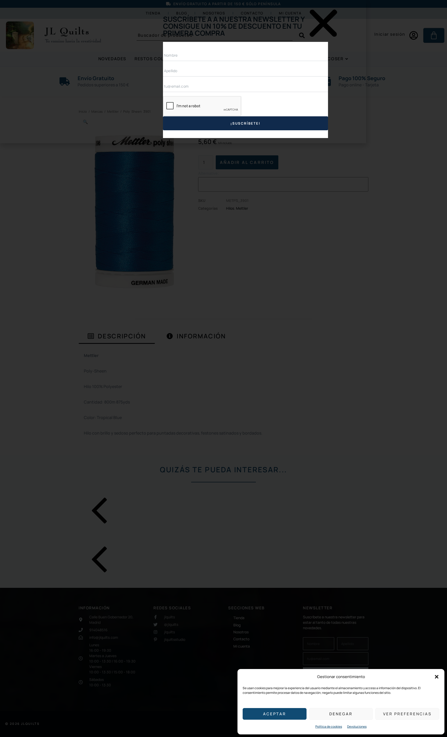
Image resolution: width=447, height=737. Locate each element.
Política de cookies (328, 726)
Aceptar (274, 714)
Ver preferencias (407, 714)
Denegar (341, 714)
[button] (436, 676)
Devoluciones (357, 726)
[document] (223, 368)
